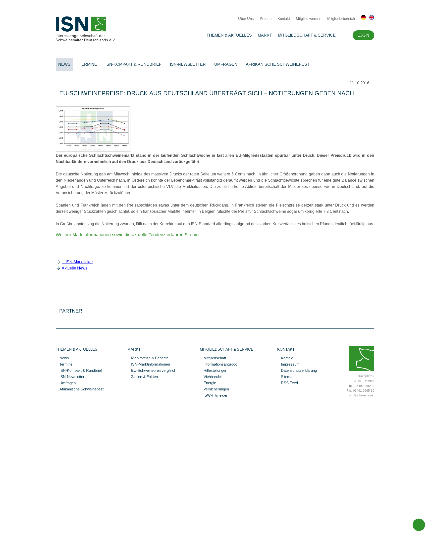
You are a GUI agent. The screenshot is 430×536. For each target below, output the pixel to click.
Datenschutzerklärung (297, 370)
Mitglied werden (308, 18)
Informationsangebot (218, 364)
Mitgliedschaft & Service (307, 35)
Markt (265, 35)
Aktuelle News (74, 268)
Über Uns (246, 18)
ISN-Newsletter (188, 64)
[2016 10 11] (93, 151)
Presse (265, 18)
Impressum (288, 364)
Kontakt (283, 18)
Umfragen (225, 64)
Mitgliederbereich (341, 18)
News (64, 64)
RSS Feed (287, 383)
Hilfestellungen (213, 370)
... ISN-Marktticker (77, 262)
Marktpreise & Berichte (147, 358)
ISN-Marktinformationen (148, 364)
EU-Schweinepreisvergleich (151, 370)
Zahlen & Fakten (142, 377)
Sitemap (285, 377)
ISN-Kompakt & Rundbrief (133, 64)
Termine (88, 64)
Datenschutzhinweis (15, 525)
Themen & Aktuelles (229, 35)
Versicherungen (214, 389)
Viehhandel (210, 377)
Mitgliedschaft (213, 358)
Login (363, 35)
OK (2, 532)
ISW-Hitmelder (213, 395)
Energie (208, 383)
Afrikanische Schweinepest (278, 64)
